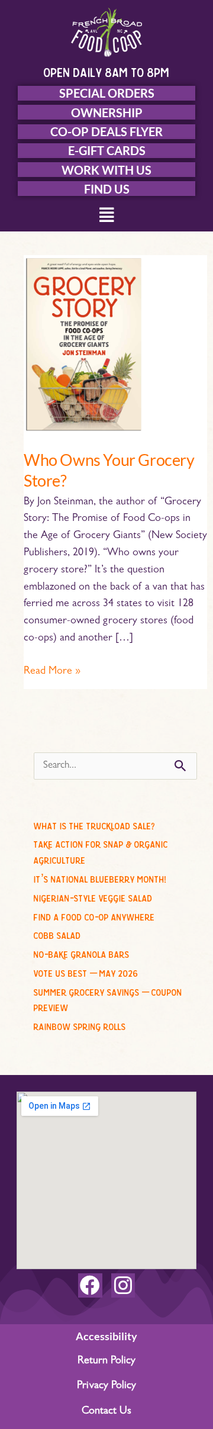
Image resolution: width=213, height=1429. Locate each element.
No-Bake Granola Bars (82, 952)
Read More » (52, 670)
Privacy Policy (106, 1386)
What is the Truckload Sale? (94, 824)
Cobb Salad (57, 933)
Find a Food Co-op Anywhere (94, 915)
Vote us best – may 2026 (86, 971)
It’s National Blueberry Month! (100, 877)
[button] (106, 216)
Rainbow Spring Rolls (80, 1024)
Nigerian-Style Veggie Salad (93, 896)
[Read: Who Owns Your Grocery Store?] (84, 345)
